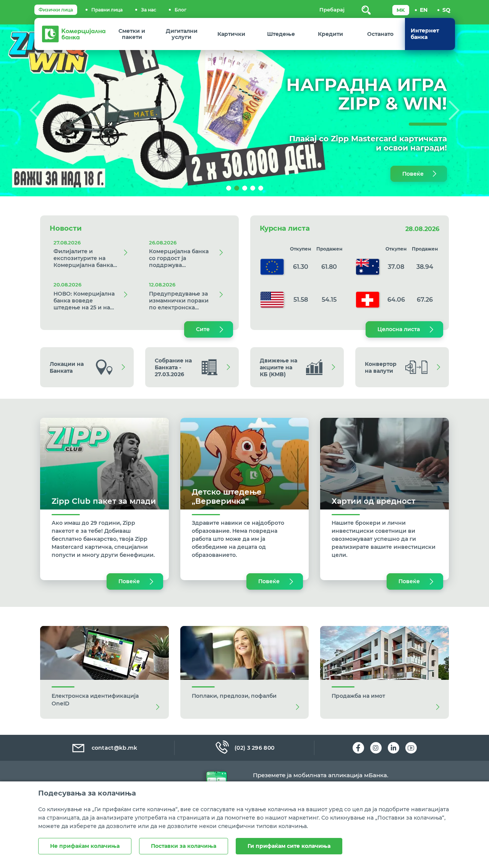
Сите (203, 329)
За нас (148, 10)
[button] (36, 110)
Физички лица (56, 10)
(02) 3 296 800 (254, 747)
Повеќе (413, 173)
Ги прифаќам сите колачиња (289, 846)
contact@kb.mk (115, 747)
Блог (180, 10)
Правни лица (107, 10)
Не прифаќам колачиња (85, 846)
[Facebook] (358, 748)
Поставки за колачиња (183, 846)
